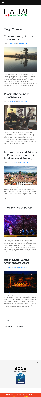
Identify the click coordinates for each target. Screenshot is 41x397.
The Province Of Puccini (18, 207)
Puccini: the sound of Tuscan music (16, 95)
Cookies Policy (24, 362)
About (4, 362)
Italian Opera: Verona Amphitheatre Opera (16, 261)
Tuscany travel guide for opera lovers (18, 38)
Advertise (16, 362)
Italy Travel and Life (22, 371)
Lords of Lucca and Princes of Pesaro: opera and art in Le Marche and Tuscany (20, 155)
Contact (10, 362)
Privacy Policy (34, 362)
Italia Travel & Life (22, 43)
